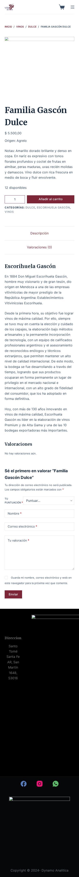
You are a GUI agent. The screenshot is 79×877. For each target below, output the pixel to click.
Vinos (9, 211)
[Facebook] (24, 784)
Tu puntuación (14, 500)
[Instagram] (40, 784)
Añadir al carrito (51, 199)
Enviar (13, 594)
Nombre (15, 513)
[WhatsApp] (56, 784)
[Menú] (72, 7)
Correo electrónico (22, 526)
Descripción (39, 233)
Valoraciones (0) (39, 247)
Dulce (30, 207)
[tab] (39, 233)
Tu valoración (18, 540)
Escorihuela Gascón (53, 207)
